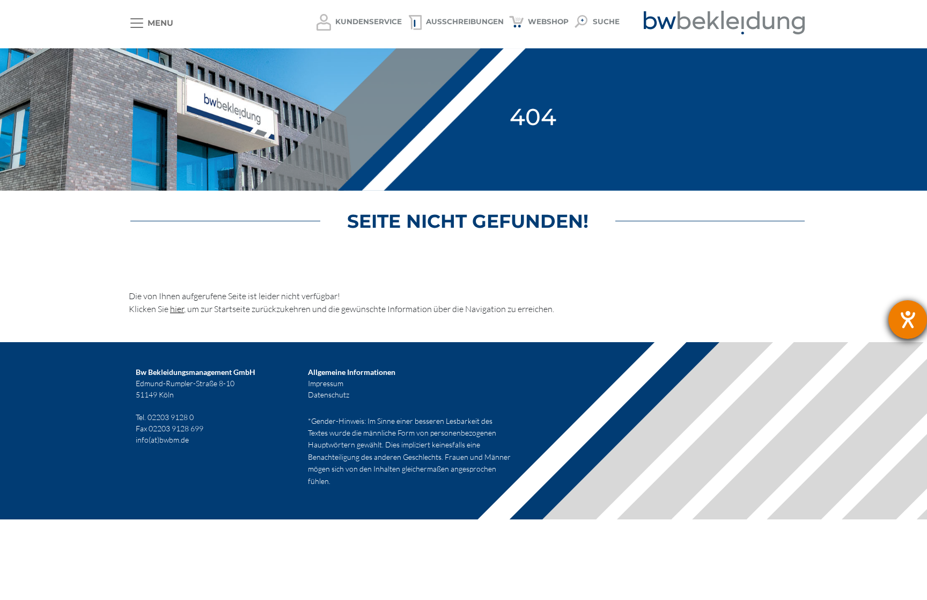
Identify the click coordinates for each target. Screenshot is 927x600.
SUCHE (606, 21)
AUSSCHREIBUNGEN (465, 21)
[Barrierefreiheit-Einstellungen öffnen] (907, 319)
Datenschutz (328, 394)
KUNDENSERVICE (368, 21)
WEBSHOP (548, 21)
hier (177, 308)
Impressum (325, 383)
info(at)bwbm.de (162, 439)
